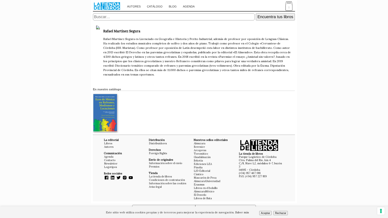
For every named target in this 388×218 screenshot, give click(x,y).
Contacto (110, 160)
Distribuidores (158, 143)
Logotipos (110, 167)
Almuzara (199, 143)
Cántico (198, 174)
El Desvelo (200, 194)
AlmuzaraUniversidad (207, 181)
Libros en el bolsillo (206, 188)
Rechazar (280, 213)
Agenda (189, 6)
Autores (134, 6)
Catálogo (154, 6)
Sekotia (198, 160)
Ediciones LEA (203, 164)
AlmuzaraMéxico (204, 191)
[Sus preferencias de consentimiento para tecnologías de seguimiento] (381, 211)
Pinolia (198, 167)
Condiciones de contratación (167, 179)
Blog (173, 6)
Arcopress (200, 150)
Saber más (242, 212)
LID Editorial (202, 170)
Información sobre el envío (165, 163)
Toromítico (201, 153)
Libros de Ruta (203, 198)
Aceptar (265, 213)
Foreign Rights (158, 153)
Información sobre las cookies (167, 183)
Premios (154, 166)
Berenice (199, 146)
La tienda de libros (160, 176)
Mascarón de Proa (205, 177)
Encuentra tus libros (275, 17)
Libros (108, 143)
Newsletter (110, 163)
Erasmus (199, 184)
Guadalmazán (202, 157)
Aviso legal (155, 186)
